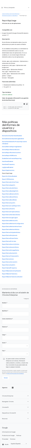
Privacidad (5, 439)
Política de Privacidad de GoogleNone (15, 373)
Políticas (18, 435)
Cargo (4, 334)
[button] (15, 396)
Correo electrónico (7, 318)
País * (3, 350)
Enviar (6, 378)
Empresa (4, 326)
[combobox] (15, 346)
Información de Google (8, 432)
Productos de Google (8, 435)
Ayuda (6, 444)
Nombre (4, 303)
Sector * (4, 342)
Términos (12, 439)
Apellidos (5, 311)
